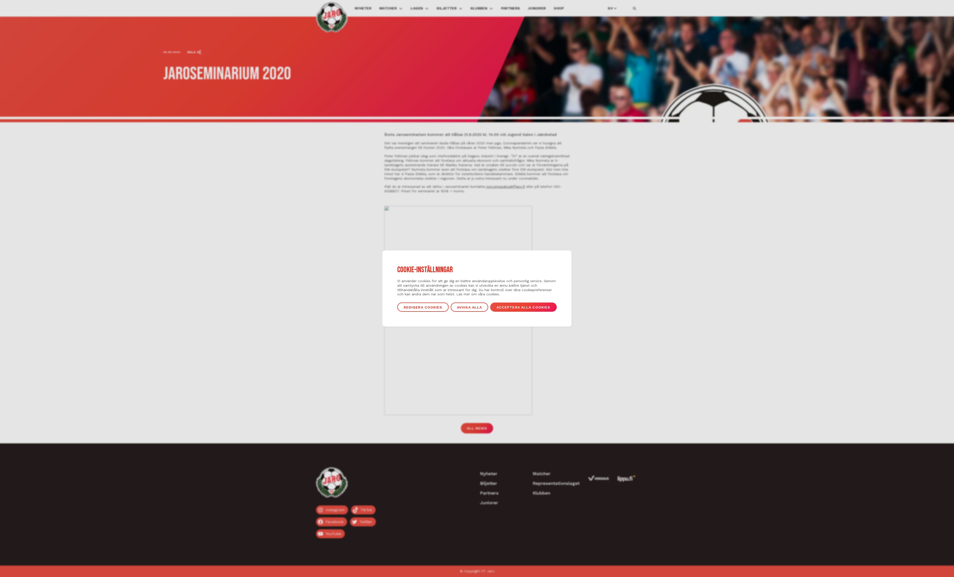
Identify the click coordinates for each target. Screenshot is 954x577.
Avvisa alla (469, 307)
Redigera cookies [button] (423, 307)
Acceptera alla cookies (524, 307)
